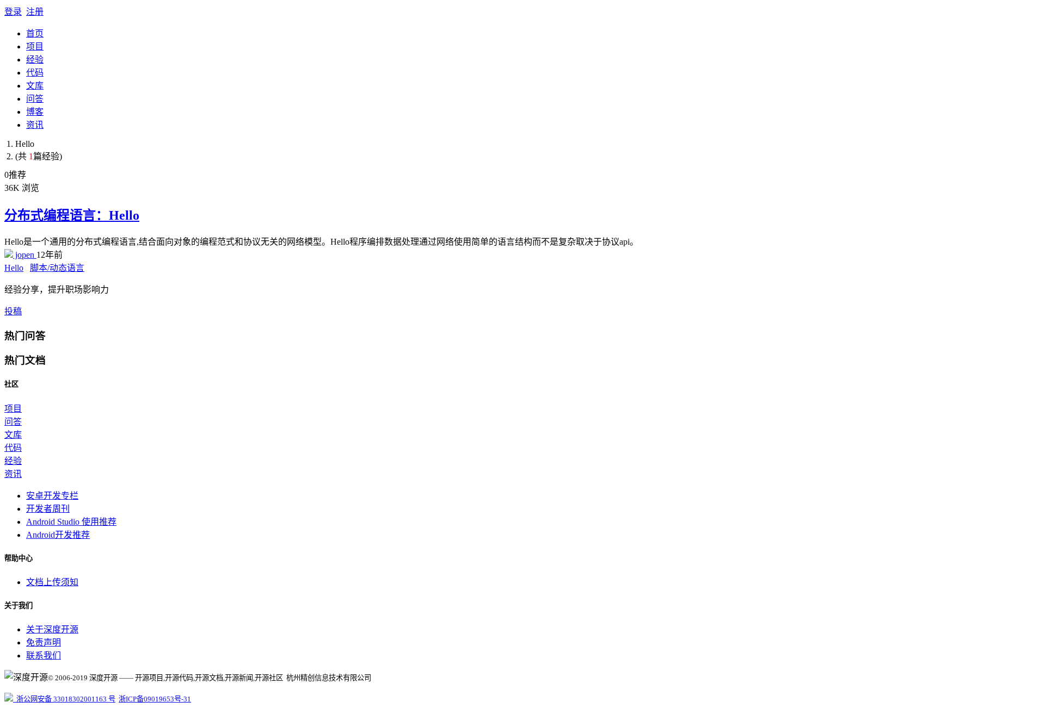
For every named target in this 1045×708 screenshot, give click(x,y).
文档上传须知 (52, 582)
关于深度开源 (52, 629)
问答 (35, 98)
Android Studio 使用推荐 (71, 521)
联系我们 (43, 655)
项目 (35, 46)
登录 (13, 11)
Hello (13, 267)
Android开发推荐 (58, 534)
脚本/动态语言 (57, 267)
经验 (35, 59)
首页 (35, 33)
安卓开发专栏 (52, 495)
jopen (24, 254)
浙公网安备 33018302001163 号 (64, 699)
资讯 (35, 124)
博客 (35, 111)
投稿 (13, 311)
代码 (35, 72)
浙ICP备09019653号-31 (155, 699)
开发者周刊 (48, 508)
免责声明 (43, 642)
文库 (35, 85)
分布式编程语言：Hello (71, 215)
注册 (35, 11)
